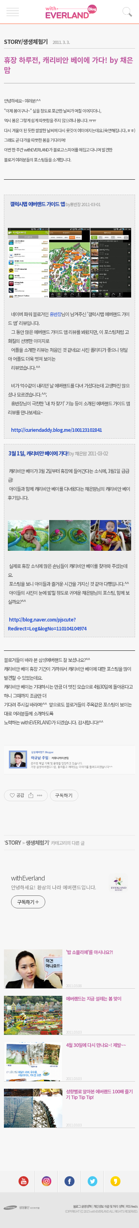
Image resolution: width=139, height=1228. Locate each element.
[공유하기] (30, 795)
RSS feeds (132, 1206)
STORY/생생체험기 (26, 41)
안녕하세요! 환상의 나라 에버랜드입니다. (54, 887)
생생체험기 (37, 842)
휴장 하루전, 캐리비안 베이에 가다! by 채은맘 (68, 65)
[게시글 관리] (39, 795)
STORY (13, 842)
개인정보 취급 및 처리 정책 (108, 1206)
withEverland (28, 877)
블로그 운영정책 (82, 1206)
